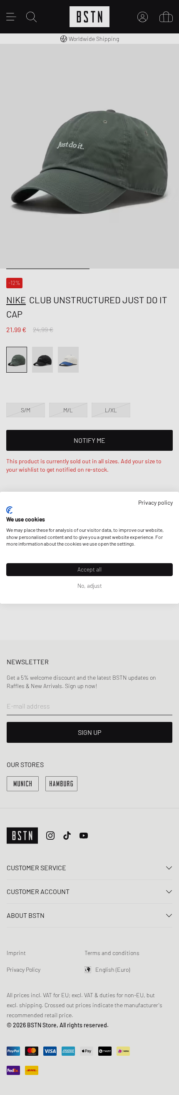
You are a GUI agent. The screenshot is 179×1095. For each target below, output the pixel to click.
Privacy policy (155, 502)
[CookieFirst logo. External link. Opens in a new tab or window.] (9, 510)
